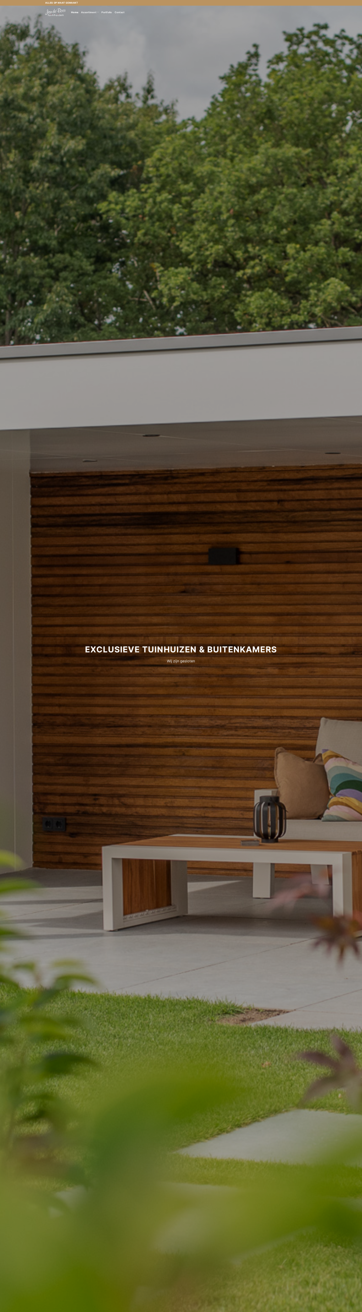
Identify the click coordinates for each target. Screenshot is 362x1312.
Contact (120, 12)
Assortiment (88, 12)
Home (74, 12)
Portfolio (106, 12)
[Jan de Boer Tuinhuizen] (55, 12)
